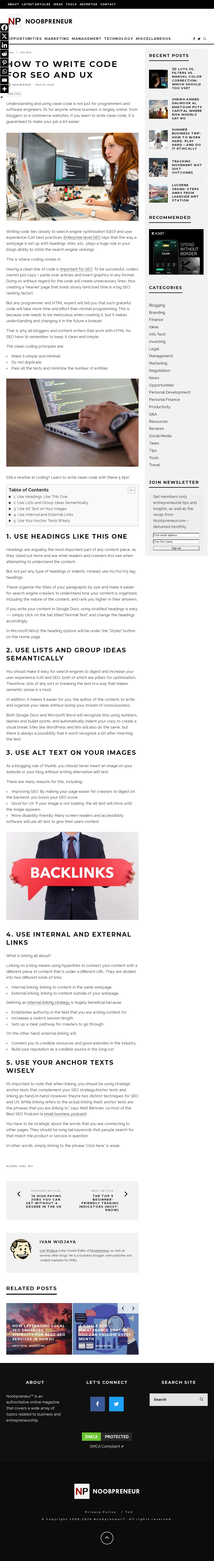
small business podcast (64, 1114)
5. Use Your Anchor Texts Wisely (42, 520)
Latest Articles (36, 4)
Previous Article (46, 1191)
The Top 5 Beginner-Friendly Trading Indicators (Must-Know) (99, 1203)
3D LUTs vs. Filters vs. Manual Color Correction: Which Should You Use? (187, 78)
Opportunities (25, 39)
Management (87, 39)
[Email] (4, 80)
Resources (158, 421)
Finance (156, 319)
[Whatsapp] (4, 71)
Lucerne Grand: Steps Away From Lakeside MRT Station (185, 192)
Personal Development (169, 392)
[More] (4, 89)
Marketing (57, 39)
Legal (154, 349)
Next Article (102, 1191)
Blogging (157, 305)
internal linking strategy (48, 1002)
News (154, 378)
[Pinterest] (4, 62)
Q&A (153, 414)
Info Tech (14, 94)
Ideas (58, 4)
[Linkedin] (4, 45)
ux (31, 1166)
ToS (129, 1512)
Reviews (156, 428)
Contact (108, 4)
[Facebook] (4, 27)
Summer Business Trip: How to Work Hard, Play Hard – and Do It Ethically (186, 139)
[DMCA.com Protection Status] (107, 1440)
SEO (23, 1166)
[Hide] (1, 97)
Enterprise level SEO (82, 237)
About (13, 4)
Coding (12, 1166)
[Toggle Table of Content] (129, 490)
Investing (157, 341)
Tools (71, 4)
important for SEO (76, 269)
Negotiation (159, 370)
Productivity (160, 407)
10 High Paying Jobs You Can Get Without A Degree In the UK (44, 1201)
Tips (153, 450)
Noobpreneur (99, 1250)
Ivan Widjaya (21, 84)
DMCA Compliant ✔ (107, 1446)
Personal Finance (164, 399)
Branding (157, 312)
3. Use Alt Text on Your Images (40, 508)
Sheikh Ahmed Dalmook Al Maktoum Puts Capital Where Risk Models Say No (187, 108)
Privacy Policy (100, 1512)
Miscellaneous (153, 39)
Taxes (154, 443)
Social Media (160, 436)
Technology (118, 39)
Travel (154, 465)
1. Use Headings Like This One (41, 496)
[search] (201, 1399)
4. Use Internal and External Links (43, 514)
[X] (4, 36)
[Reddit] (4, 53)
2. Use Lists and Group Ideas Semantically (51, 502)
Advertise (88, 4)
